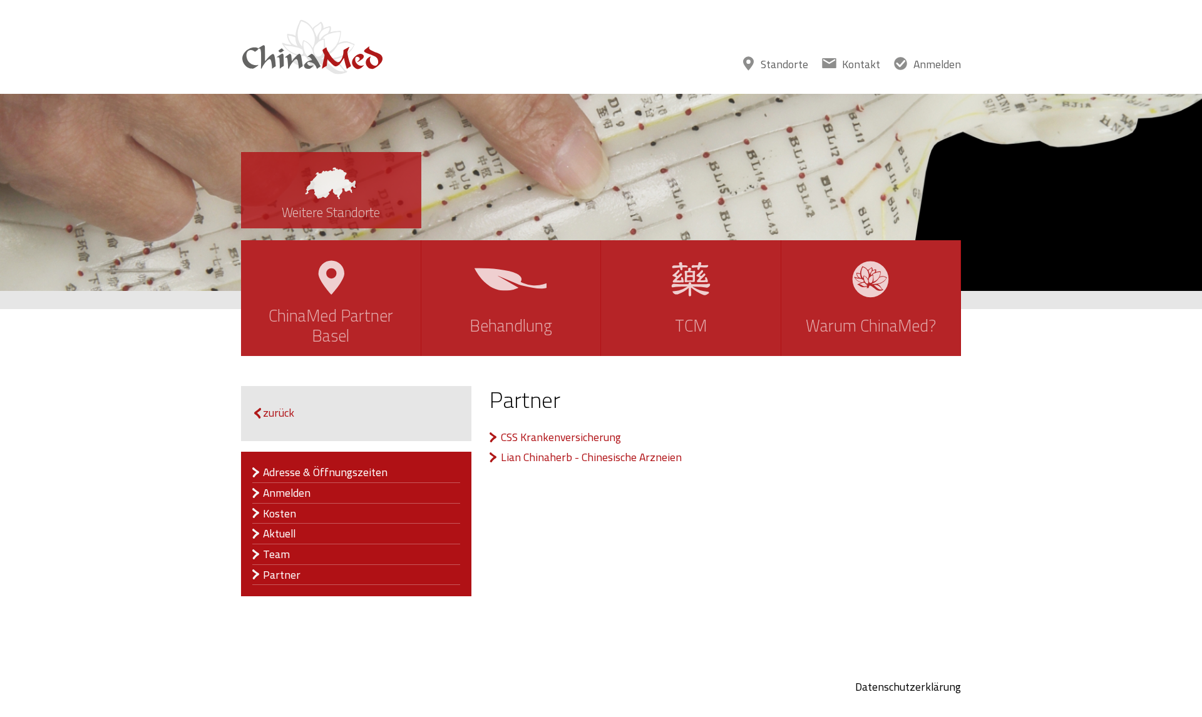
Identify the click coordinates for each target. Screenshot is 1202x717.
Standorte (784, 64)
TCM (691, 325)
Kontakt (861, 64)
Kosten (279, 514)
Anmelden (937, 64)
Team (276, 554)
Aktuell (279, 534)
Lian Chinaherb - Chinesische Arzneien (591, 457)
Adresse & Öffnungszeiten (325, 472)
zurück (278, 412)
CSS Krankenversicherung (561, 437)
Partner (281, 575)
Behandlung (511, 325)
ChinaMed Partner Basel (331, 325)
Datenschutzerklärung (908, 686)
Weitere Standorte (331, 212)
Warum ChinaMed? (871, 325)
